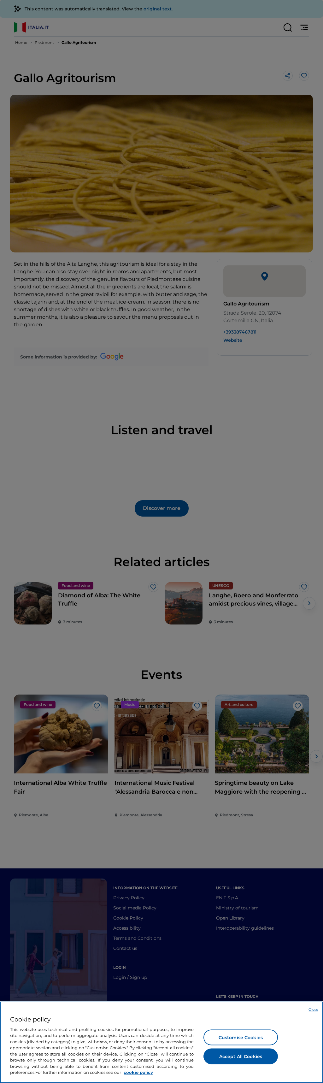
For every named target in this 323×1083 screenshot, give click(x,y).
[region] (161, 1042)
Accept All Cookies (240, 1056)
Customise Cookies (241, 1037)
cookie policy (138, 1072)
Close (313, 1009)
